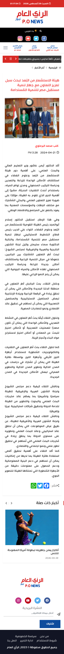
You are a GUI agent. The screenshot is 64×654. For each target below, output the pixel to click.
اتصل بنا (12, 640)
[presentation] (11, 503)
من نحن (44, 636)
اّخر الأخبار (39, 68)
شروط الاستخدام (46, 640)
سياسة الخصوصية (25, 636)
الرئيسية (53, 68)
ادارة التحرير (26, 640)
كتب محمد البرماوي (46, 146)
